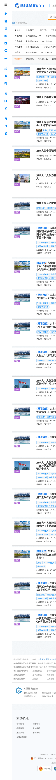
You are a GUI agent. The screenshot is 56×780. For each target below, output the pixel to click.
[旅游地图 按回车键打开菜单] (5, 83)
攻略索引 (36, 724)
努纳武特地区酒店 (39, 667)
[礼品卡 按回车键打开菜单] (5, 101)
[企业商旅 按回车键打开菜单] (5, 119)
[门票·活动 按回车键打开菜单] (5, 43)
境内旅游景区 (43, 659)
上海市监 (47, 768)
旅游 (14, 23)
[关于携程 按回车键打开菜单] (5, 133)
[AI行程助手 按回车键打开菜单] (5, 68)
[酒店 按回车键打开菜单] (5, 13)
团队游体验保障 (30, 693)
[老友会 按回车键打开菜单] (5, 126)
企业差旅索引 (22, 737)
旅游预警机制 (29, 696)
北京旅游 (34, 679)
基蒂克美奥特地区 (45, 663)
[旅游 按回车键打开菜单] (5, 36)
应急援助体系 (47, 696)
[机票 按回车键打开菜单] (5, 21)
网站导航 (36, 728)
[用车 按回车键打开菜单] (5, 58)
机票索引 (20, 728)
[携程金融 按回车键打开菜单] (5, 108)
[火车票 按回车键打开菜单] (5, 28)
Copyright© (43, 754)
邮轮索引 (36, 733)
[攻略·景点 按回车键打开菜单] (5, 76)
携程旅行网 (30, 5)
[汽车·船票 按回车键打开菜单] (5, 51)
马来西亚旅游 (36, 671)
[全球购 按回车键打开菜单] (5, 93)
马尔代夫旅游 (36, 675)
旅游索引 (20, 733)
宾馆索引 (20, 724)
